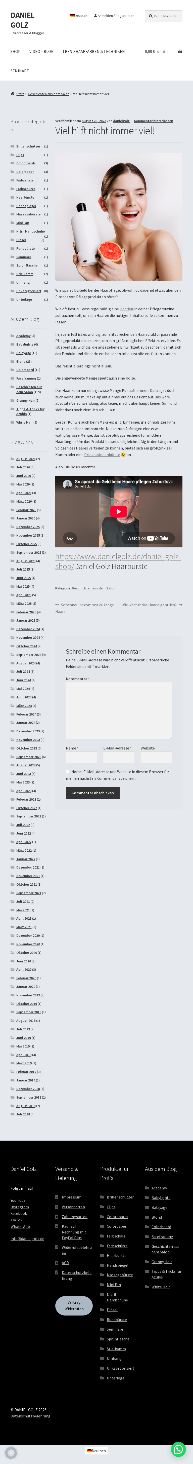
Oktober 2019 (26, 1003)
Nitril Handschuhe (30, 231)
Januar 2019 (25, 1080)
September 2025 (28, 552)
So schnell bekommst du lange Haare (84, 608)
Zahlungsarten (74, 1216)
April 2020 (23, 969)
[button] (11, 1453)
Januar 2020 (25, 986)
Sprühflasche (26, 265)
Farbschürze (25, 188)
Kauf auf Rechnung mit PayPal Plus (74, 1232)
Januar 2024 (25, 722)
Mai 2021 (23, 910)
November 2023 (28, 739)
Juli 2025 (23, 569)
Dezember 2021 (28, 867)
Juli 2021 (23, 901)
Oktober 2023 (26, 748)
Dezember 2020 (28, 935)
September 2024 (28, 654)
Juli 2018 (23, 1114)
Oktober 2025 (26, 544)
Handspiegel (26, 206)
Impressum (71, 1196)
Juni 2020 (23, 961)
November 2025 (28, 535)
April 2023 (23, 791)
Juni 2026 (23, 475)
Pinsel (21, 240)
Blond (20, 361)
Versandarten (73, 1206)
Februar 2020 (26, 978)
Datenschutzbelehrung (31, 1415)
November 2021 (28, 876)
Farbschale (24, 180)
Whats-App (20, 1226)
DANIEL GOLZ (22, 20)
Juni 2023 (23, 773)
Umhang (23, 282)
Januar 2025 (25, 620)
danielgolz (121, 121)
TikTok (16, 1219)
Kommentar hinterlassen (153, 121)
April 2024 (23, 697)
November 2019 (28, 995)
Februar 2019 (26, 1071)
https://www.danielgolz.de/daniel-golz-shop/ (118, 561)
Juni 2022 (23, 833)
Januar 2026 (25, 518)
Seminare (23, 257)
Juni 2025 (23, 578)
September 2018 (28, 1097)
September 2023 (28, 757)
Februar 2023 (26, 799)
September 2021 (28, 893)
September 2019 (28, 1012)
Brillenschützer (28, 146)
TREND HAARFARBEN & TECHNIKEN (93, 51)
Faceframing (26, 378)
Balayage (23, 353)
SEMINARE (20, 70)
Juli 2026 (23, 467)
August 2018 (25, 1106)
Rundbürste (25, 248)
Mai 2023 (23, 782)
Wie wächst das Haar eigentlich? (149, 605)
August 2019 (25, 1020)
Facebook (19, 1213)
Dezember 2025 (28, 526)
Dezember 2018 (28, 1088)
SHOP (16, 51)
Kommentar (78, 678)
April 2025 (23, 595)
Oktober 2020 (26, 952)
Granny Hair (25, 400)
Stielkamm (24, 274)
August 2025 (25, 561)
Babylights (24, 344)
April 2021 (23, 918)
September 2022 (28, 816)
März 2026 (24, 501)
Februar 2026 (26, 510)
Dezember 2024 (28, 629)
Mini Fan (22, 222)
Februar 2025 (26, 612)
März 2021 (24, 927)
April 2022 (23, 842)
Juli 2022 (23, 824)
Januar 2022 (25, 859)
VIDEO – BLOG (41, 51)
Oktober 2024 (26, 646)
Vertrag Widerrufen (74, 1305)
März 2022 (24, 850)
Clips (20, 155)
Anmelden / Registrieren (115, 15)
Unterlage (24, 299)
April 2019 (23, 1055)
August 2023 (25, 765)
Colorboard (25, 369)
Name (72, 747)
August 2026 (25, 459)
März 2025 (24, 603)
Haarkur (126, 308)
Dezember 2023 (28, 731)
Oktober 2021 (26, 884)
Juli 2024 (23, 671)
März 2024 (24, 705)
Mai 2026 (23, 484)
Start (20, 94)
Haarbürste (25, 197)
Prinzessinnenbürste (102, 454)
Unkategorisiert (28, 291)
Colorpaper (25, 171)
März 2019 (24, 1063)
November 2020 (28, 944)
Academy (23, 335)
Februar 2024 (26, 714)
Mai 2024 (23, 688)
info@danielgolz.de (27, 1238)
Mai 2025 (23, 586)
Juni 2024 (23, 680)
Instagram (20, 1206)
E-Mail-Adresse (117, 747)
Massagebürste (28, 214)
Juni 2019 (23, 1037)
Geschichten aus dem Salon (48, 94)
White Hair (24, 422)
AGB (65, 1262)
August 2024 (25, 663)
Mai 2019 (23, 1046)
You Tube (18, 1200)
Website (148, 747)
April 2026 (23, 493)
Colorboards (26, 163)
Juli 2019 (23, 1029)
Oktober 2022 (26, 808)
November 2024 (28, 637)
